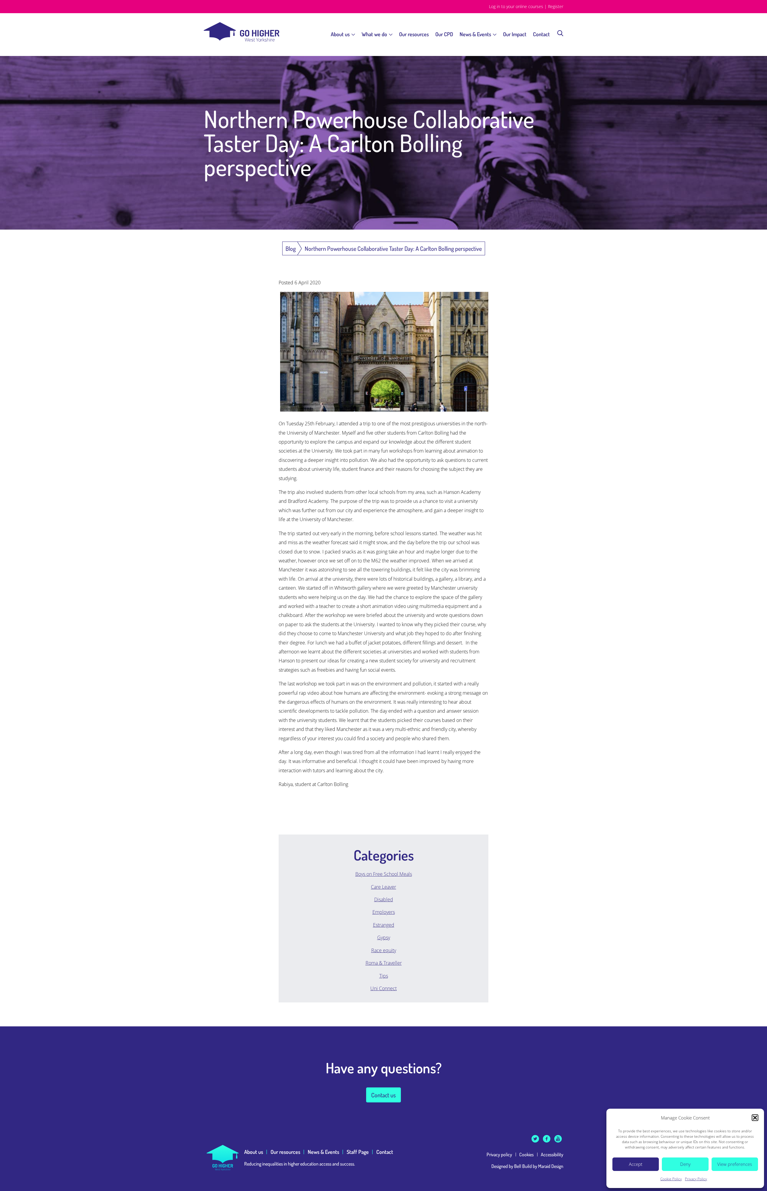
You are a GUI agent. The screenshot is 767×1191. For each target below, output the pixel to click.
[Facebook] (546, 1139)
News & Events (475, 34)
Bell (517, 1166)
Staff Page (358, 1151)
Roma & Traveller (384, 963)
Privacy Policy (696, 1178)
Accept (635, 1164)
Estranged (383, 925)
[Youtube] (558, 1139)
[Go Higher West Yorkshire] (241, 40)
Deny (685, 1164)
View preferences (734, 1164)
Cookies (526, 1154)
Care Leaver (383, 887)
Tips (383, 975)
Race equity (383, 950)
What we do (374, 34)
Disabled (383, 899)
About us (340, 34)
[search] (560, 33)
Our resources (414, 34)
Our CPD (444, 34)
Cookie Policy (671, 1178)
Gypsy (383, 937)
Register (555, 6)
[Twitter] (535, 1139)
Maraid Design (550, 1166)
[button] (755, 1118)
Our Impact (514, 34)
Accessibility (552, 1154)
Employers (383, 912)
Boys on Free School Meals (383, 874)
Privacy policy (499, 1154)
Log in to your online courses (516, 6)
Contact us (383, 1095)
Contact (541, 34)
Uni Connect (383, 988)
